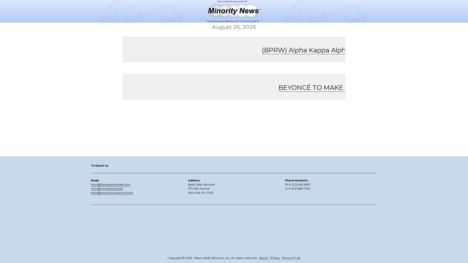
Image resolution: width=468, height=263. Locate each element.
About (264, 258)
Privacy (275, 258)
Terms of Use (291, 258)
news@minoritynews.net (107, 188)
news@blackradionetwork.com (110, 184)
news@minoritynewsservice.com (112, 193)
